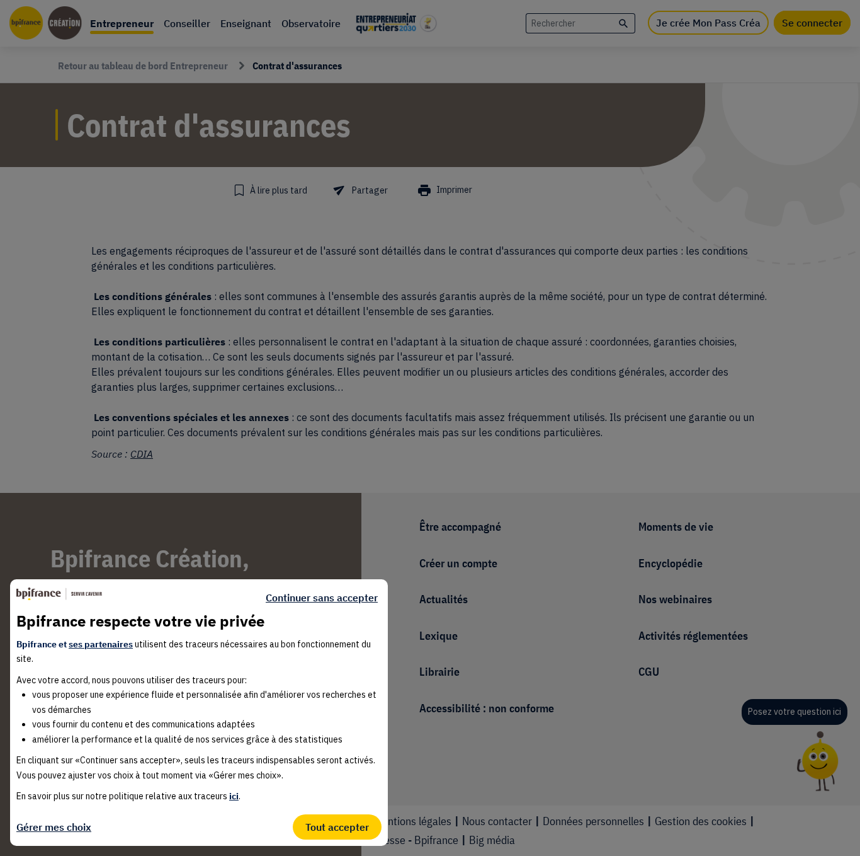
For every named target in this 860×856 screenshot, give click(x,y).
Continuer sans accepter (322, 597)
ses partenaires (101, 644)
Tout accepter (337, 827)
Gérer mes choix (53, 827)
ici (234, 796)
